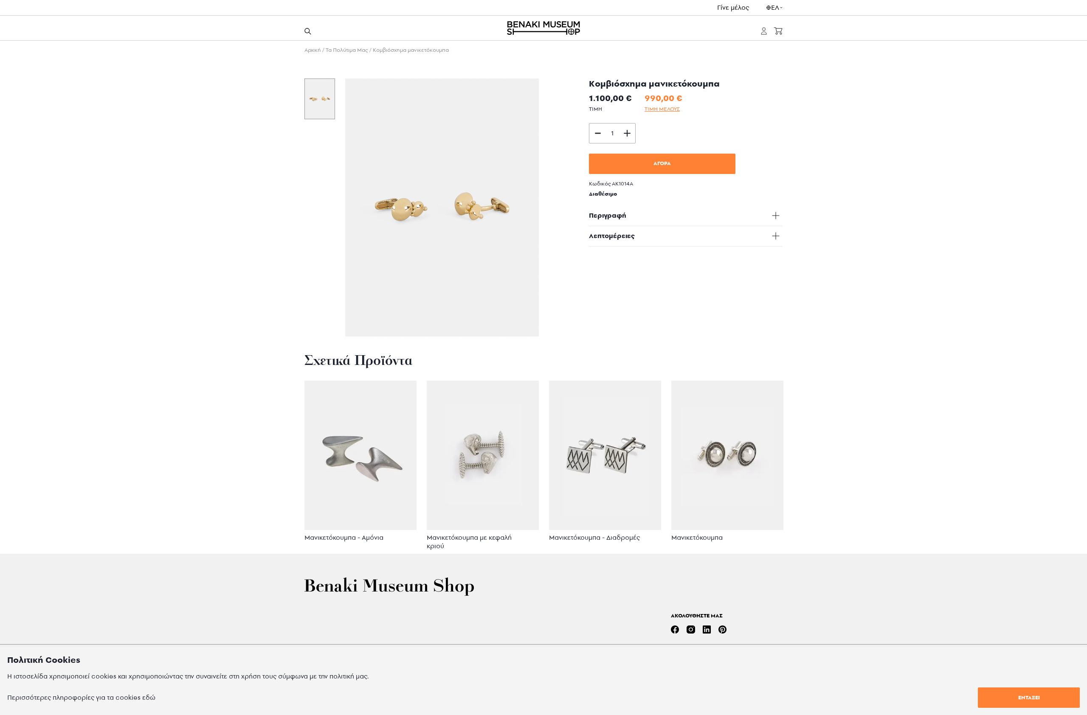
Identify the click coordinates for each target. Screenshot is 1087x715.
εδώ (148, 697)
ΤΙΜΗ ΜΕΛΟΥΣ (662, 108)
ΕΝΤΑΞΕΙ (1029, 697)
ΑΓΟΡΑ (662, 163)
